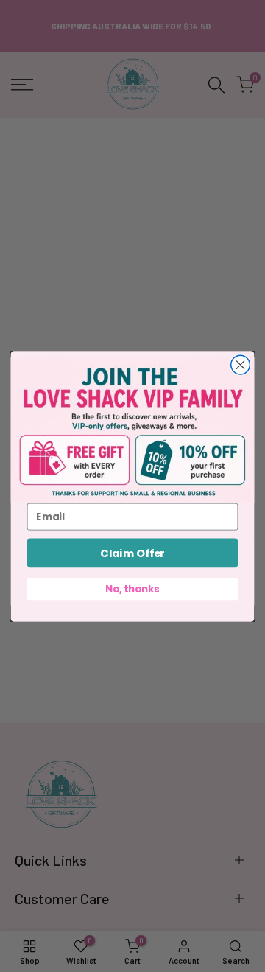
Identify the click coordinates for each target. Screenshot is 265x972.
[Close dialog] (240, 364)
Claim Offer (132, 552)
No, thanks (132, 588)
